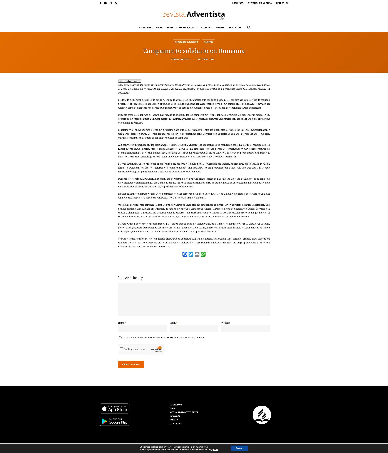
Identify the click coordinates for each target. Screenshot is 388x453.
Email (173, 322)
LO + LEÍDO (175, 423)
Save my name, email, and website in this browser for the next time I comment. (163, 337)
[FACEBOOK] (100, 3)
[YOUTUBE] (105, 3)
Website (225, 322)
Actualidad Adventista (186, 41)
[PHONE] (116, 3)
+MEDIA (173, 419)
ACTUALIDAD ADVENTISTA (183, 412)
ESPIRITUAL (175, 404)
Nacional (208, 41)
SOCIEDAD (175, 416)
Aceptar (239, 448)
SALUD (172, 408)
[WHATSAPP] (111, 3)
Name (122, 322)
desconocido (182, 59)
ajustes (214, 449)
